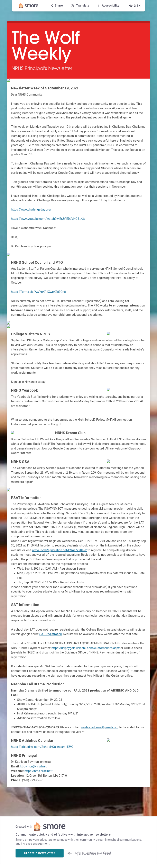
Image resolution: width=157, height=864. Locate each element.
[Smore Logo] (28, 5)
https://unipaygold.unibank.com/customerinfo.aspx (86, 648)
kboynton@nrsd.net (33, 766)
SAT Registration (50, 634)
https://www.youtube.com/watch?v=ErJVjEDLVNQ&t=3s (48, 219)
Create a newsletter (39, 853)
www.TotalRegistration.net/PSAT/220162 (59, 550)
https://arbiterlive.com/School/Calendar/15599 (42, 747)
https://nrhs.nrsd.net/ (39, 771)
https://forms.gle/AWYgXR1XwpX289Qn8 (38, 292)
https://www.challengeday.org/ (31, 209)
